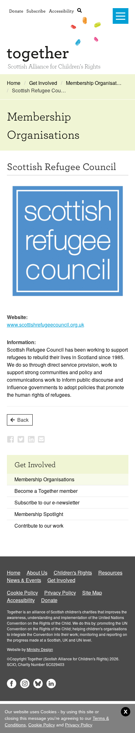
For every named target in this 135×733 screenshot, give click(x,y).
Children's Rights (73, 572)
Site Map (92, 592)
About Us (37, 572)
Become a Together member (46, 490)
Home (13, 82)
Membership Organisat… (94, 82)
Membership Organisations (44, 479)
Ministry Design (40, 649)
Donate (16, 10)
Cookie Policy (22, 592)
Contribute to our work (38, 525)
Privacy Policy (60, 592)
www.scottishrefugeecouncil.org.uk (45, 324)
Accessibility (61, 10)
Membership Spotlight (38, 514)
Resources (110, 572)
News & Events (24, 580)
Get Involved (43, 82)
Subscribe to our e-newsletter (46, 502)
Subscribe (36, 10)
